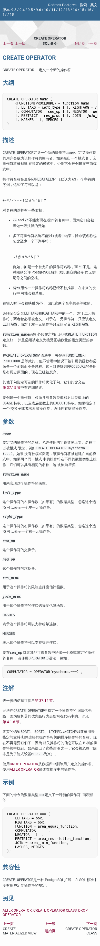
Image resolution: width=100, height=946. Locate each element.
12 (60, 10)
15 (82, 10)
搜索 (83, 5)
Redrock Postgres (62, 5)
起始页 (79, 43)
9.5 (30, 10)
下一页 (91, 43)
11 (53, 10)
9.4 (22, 10)
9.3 (13, 10)
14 (75, 10)
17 (5, 14)
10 (46, 10)
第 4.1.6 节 (11, 722)
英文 (93, 5)
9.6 (38, 10)
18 (12, 14)
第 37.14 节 (44, 700)
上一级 (20, 43)
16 (89, 10)
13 (68, 10)
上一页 (8, 43)
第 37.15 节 (12, 387)
